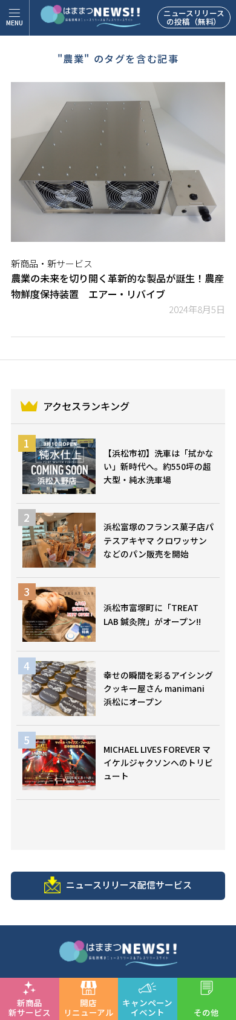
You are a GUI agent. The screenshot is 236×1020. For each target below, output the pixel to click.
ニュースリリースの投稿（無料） (194, 17)
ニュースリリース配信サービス (129, 884)
